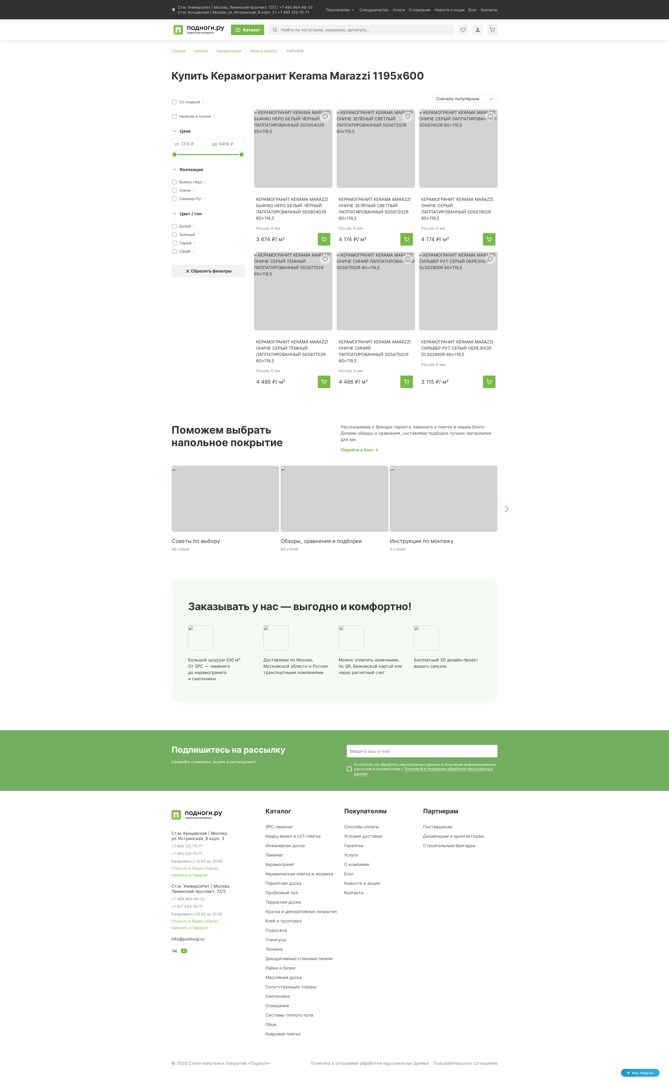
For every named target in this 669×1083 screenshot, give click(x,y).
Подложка (276, 930)
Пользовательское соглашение (465, 1063)
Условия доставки (363, 836)
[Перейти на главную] (198, 29)
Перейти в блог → (359, 449)
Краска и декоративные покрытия (301, 911)
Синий (186, 251)
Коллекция (191, 169)
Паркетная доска (283, 883)
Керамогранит (280, 864)
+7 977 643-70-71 (187, 906)
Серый (187, 243)
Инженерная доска (285, 845)
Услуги (399, 10)
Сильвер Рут (192, 198)
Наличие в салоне (197, 116)
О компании (419, 10)
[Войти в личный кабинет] (463, 30)
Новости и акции (449, 10)
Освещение (277, 1005)
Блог (473, 10)
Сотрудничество (374, 10)
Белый (186, 226)
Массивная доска (284, 977)
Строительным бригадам (449, 845)
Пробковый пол (282, 892)
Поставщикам (437, 826)
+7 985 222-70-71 (187, 853)
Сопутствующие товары (291, 986)
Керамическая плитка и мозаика (299, 873)
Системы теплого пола (289, 1015)
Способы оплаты (361, 826)
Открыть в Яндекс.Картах (194, 868)
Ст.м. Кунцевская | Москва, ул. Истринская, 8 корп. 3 (226, 12)
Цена (185, 131)
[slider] (174, 154)
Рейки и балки (280, 968)
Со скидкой (191, 102)
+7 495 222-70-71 (293, 12)
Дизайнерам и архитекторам (453, 836)
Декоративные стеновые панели (299, 958)
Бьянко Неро (192, 182)
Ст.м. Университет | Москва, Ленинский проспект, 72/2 (227, 7)
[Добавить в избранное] (325, 116)
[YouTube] (184, 952)
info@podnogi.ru (187, 939)
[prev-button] (162, 508)
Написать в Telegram (189, 875)
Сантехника (278, 996)
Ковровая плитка (283, 1033)
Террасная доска (283, 902)
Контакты (489, 10)
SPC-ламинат (279, 826)
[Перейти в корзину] (492, 30)
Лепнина (274, 949)
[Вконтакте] (174, 952)
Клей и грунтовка (284, 920)
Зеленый (189, 234)
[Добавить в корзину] (324, 239)
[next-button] (506, 508)
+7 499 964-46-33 (296, 7)
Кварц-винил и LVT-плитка (293, 836)
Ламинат (274, 855)
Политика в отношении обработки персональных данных (369, 1063)
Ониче (187, 190)
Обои (271, 1024)
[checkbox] (174, 102)
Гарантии (353, 845)
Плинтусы (276, 939)
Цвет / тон (190, 213)
